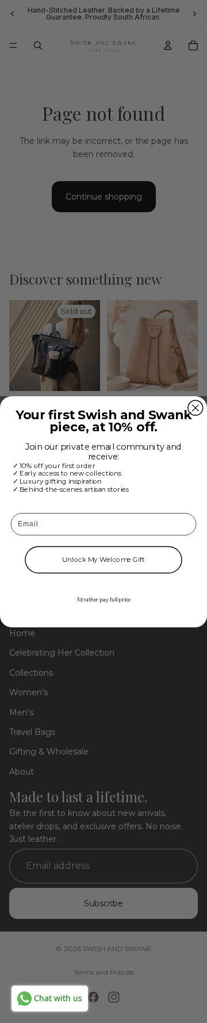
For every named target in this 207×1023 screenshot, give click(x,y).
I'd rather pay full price (104, 599)
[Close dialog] (195, 407)
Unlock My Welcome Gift (103, 559)
